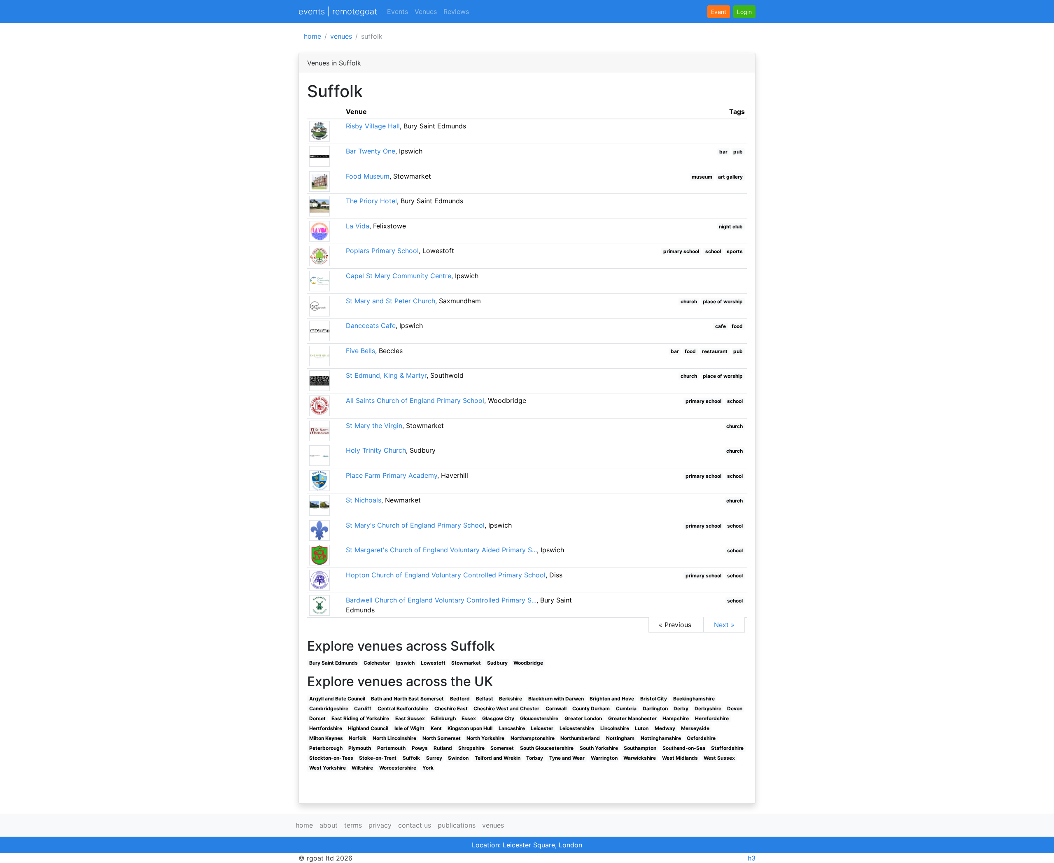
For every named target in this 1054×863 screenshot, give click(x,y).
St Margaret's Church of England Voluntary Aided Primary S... (441, 550)
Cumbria (626, 708)
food (737, 326)
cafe (720, 326)
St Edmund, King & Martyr (386, 375)
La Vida (357, 226)
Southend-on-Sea (683, 748)
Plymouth (359, 748)
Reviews (456, 11)
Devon (734, 708)
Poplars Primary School (382, 251)
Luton (641, 728)
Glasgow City (498, 718)
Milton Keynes (326, 738)
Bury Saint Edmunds (333, 663)
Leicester (542, 728)
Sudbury (497, 663)
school (713, 251)
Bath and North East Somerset (407, 699)
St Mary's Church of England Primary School (415, 525)
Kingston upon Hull (470, 728)
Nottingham (620, 738)
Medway (665, 728)
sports (735, 251)
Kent (436, 728)
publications (457, 825)
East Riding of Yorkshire (360, 718)
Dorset (317, 718)
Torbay (534, 758)
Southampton (640, 748)
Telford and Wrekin (497, 758)
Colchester (377, 663)
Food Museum (367, 176)
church (689, 301)
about (328, 825)
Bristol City (653, 699)
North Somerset (441, 738)
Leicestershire (577, 728)
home (312, 36)
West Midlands (680, 758)
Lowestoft (433, 663)
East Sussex (410, 718)
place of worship (723, 301)
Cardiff (362, 708)
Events (397, 11)
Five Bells (360, 351)
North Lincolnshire (394, 738)
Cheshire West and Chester (506, 708)
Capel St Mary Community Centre (398, 276)
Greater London (583, 718)
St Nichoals (363, 500)
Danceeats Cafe (371, 325)
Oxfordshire (701, 738)
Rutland (443, 748)
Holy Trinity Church (376, 450)
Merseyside (695, 728)
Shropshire (471, 748)
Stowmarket (466, 663)
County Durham (591, 708)
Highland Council (368, 728)
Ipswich (405, 663)
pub (738, 152)
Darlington (655, 708)
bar (723, 152)
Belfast (484, 699)
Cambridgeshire (328, 708)
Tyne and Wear (567, 758)
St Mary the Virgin (374, 425)
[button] (744, 11)
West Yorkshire (327, 768)
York (428, 768)
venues (341, 36)
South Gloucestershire (547, 748)
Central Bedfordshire (403, 708)
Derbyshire (708, 708)
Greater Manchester (632, 718)
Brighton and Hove (612, 699)
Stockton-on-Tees (331, 758)
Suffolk (411, 758)
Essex (469, 718)
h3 (752, 858)
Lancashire (512, 728)
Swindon (458, 758)
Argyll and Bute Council (337, 699)
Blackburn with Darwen (556, 699)
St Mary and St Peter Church (390, 301)
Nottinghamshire (661, 738)
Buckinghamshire (694, 699)
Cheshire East (451, 708)
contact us (414, 825)
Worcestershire (397, 768)
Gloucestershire (539, 718)
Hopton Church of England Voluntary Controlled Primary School (446, 575)
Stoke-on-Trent (377, 758)
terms (353, 825)
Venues (426, 11)
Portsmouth (391, 748)
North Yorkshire (485, 738)
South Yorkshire (599, 748)
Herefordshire (712, 718)
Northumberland (580, 738)
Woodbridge (528, 663)
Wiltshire (362, 768)
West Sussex (719, 758)
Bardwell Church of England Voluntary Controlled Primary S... (441, 600)
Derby (681, 708)
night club (731, 226)
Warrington (604, 758)
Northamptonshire (533, 738)
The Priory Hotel (371, 201)
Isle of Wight (409, 728)
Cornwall (556, 708)
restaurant (715, 351)
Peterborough (326, 748)
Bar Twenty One (370, 151)
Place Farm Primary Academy (391, 475)
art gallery (730, 177)
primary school (681, 251)
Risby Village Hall (373, 126)
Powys (420, 748)
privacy (380, 825)
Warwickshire (639, 758)
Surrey (434, 758)
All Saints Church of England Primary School (415, 400)
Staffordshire (727, 748)
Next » (724, 625)
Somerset (502, 748)
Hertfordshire (325, 728)
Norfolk (357, 738)
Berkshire (510, 699)
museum (702, 177)
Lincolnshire (614, 728)
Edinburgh (443, 718)
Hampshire (675, 718)
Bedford (460, 699)
